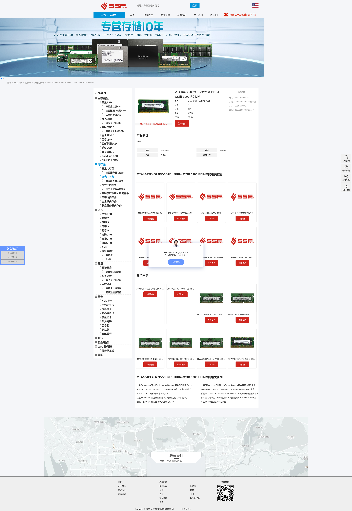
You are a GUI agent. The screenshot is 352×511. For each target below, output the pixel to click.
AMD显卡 (107, 301)
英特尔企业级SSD (115, 131)
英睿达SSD (108, 139)
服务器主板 (108, 350)
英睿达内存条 (109, 197)
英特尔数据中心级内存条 (115, 193)
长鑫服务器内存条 (112, 205)
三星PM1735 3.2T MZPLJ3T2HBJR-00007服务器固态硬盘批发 (164, 389)
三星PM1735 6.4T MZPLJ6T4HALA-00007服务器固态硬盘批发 (228, 385)
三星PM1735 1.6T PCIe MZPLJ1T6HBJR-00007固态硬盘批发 (228, 389)
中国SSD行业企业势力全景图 (213, 401)
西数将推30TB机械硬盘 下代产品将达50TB (155, 401)
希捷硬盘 (107, 267)
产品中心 (18, 82)
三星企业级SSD (114, 106)
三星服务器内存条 (114, 172)
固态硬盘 (103, 98)
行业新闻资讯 (185, 509)
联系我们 (214, 14)
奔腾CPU (107, 234)
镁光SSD (107, 119)
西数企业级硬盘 (113, 288)
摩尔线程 (107, 334)
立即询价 (182, 123)
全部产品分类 (108, 14)
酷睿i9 (105, 222)
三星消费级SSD (114, 114)
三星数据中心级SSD (116, 110)
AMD (104, 247)
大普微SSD (108, 152)
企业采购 (165, 14)
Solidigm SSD (110, 156)
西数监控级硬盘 (113, 292)
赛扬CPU (107, 238)
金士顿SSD (108, 135)
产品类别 (163, 481)
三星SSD (107, 102)
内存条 (28, 82)
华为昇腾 (107, 321)
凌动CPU (107, 243)
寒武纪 (105, 329)
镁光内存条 (39, 82)
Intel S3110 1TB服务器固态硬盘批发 (152, 393)
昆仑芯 (105, 325)
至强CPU (107, 214)
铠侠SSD (107, 147)
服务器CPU (108, 251)
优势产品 (148, 14)
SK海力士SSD (110, 160)
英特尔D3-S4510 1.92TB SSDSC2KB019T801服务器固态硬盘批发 (229, 393)
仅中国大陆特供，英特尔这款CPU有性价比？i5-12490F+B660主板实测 (231, 397)
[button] (1, 78)
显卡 (100, 297)
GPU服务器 (105, 346)
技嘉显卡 (107, 309)
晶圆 (100, 355)
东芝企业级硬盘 (113, 280)
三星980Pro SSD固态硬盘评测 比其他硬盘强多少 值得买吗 (162, 397)
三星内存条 (108, 168)
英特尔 (109, 255)
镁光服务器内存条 (114, 180)
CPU (100, 210)
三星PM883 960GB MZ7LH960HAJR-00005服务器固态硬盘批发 (164, 385)
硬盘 (100, 263)
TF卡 (101, 338)
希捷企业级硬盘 (113, 271)
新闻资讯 (181, 14)
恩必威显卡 (108, 313)
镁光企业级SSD (114, 122)
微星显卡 (107, 317)
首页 (132, 14)
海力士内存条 (109, 185)
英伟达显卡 (108, 305)
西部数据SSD (109, 143)
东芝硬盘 (107, 276)
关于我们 (198, 14)
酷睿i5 (105, 230)
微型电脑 (103, 342)
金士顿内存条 (109, 201)
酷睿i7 (105, 218)
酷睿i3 (105, 226)
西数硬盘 (107, 284)
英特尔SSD (108, 127)
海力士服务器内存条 (116, 189)
